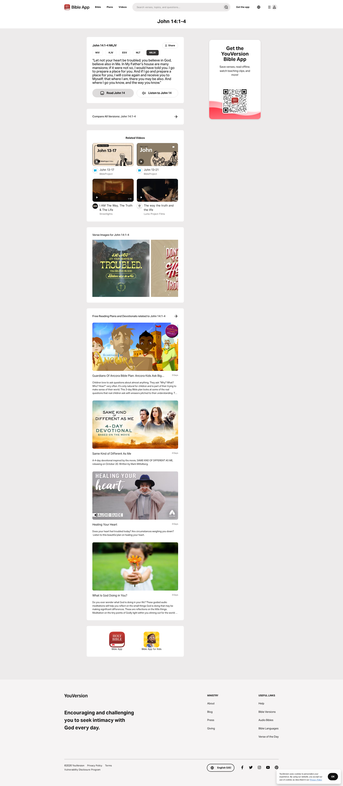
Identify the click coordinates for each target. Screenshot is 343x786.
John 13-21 (154, 169)
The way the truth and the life (159, 208)
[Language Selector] (258, 7)
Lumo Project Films (154, 213)
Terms (108, 765)
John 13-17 (111, 169)
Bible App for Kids (151, 649)
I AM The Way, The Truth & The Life (116, 208)
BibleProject (106, 173)
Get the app (242, 7)
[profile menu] (272, 7)
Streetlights (106, 213)
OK (333, 776)
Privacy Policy (94, 765)
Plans (110, 7)
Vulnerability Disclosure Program (82, 769)
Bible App (117, 649)
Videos (123, 7)
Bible (98, 7)
